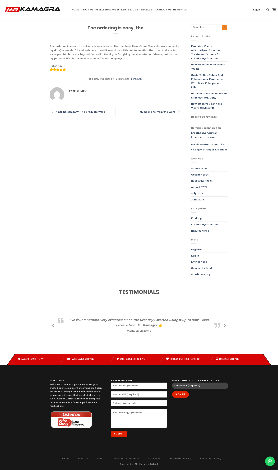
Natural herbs (200, 230)
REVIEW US (180, 9)
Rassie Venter (200, 144)
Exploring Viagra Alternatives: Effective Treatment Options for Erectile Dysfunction (206, 52)
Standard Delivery (180, 458)
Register (196, 249)
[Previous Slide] (53, 325)
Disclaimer (154, 458)
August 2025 (199, 168)
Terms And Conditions (125, 458)
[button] (270, 461)
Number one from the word (158, 111)
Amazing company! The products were (80, 111)
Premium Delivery (210, 458)
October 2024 (200, 174)
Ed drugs (197, 218)
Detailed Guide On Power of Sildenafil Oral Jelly (209, 95)
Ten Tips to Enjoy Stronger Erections (209, 147)
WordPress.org (200, 274)
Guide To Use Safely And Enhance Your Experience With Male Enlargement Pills (207, 81)
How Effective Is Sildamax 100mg (208, 66)
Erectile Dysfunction (204, 224)
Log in (195, 255)
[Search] (267, 9)
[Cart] (274, 9)
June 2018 (197, 199)
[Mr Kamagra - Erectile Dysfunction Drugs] (32, 9)
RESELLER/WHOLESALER (110, 9)
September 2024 (202, 180)
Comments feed (201, 268)
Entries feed (199, 261)
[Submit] (224, 27)
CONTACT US (163, 9)
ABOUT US (87, 9)
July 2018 (197, 193)
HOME (75, 9)
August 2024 (199, 187)
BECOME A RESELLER (140, 9)
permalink (136, 79)
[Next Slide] (225, 325)
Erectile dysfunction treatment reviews (204, 135)
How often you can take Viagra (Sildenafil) (206, 105)
